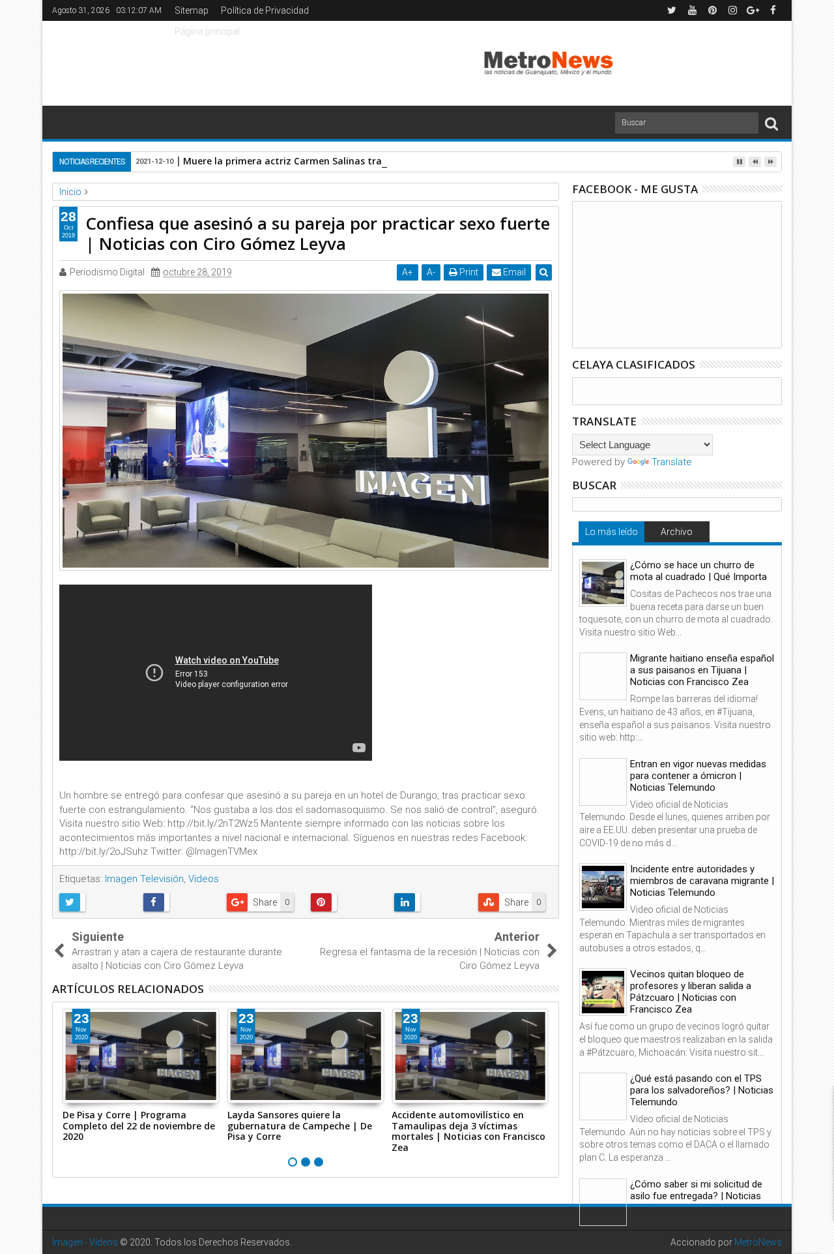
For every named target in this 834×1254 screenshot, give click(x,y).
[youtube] (692, 10)
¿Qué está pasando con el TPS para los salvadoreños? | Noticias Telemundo (701, 1090)
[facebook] (773, 10)
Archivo (677, 532)
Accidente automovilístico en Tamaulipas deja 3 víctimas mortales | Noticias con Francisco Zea (468, 1131)
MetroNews (758, 1242)
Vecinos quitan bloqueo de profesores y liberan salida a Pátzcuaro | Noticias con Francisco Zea (690, 991)
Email (513, 272)
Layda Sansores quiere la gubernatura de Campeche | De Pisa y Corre (299, 1126)
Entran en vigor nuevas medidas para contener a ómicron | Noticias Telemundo (698, 775)
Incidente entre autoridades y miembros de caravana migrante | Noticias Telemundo (702, 880)
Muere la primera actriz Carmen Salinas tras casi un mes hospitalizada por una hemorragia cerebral (413, 161)
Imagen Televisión (144, 879)
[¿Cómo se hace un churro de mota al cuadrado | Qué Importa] (603, 583)
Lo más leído (611, 532)
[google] (752, 10)
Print (467, 272)
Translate (672, 462)
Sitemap (191, 10)
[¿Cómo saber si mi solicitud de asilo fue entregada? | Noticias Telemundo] (603, 1202)
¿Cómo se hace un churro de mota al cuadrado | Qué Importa (698, 571)
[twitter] (672, 10)
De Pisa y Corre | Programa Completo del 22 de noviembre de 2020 (139, 1126)
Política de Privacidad (265, 10)
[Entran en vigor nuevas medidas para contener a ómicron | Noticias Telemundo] (603, 782)
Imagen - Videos (85, 1242)
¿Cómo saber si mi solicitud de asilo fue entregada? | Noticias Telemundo (696, 1196)
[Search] (771, 123)
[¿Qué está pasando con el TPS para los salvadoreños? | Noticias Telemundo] (603, 1096)
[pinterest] (712, 10)
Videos (203, 879)
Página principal (207, 31)
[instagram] (732, 10)
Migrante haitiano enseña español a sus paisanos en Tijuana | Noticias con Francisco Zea (702, 670)
